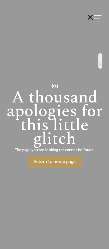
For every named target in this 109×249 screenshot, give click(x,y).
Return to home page (55, 161)
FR (100, 57)
